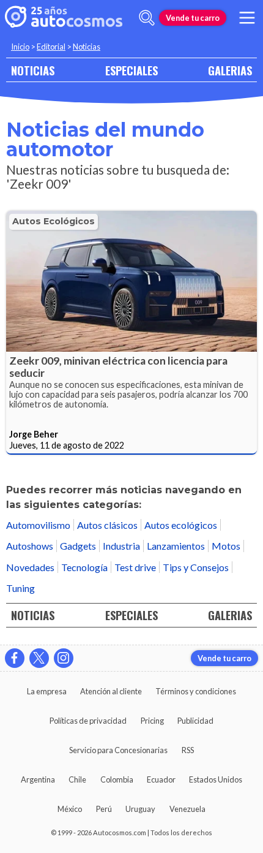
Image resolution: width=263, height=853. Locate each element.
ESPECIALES (131, 70)
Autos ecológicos (53, 221)
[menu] (247, 17)
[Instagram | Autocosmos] (63, 658)
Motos (226, 546)
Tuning (20, 588)
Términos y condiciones (195, 691)
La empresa (47, 691)
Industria (121, 546)
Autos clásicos (107, 525)
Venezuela (187, 809)
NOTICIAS (32, 70)
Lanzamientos (176, 546)
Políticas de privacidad (88, 721)
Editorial (51, 46)
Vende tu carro (193, 18)
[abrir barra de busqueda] (146, 17)
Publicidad (195, 721)
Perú (104, 809)
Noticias (86, 46)
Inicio (20, 46)
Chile (77, 779)
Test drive (135, 567)
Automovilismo (38, 525)
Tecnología (84, 567)
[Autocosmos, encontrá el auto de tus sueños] (63, 18)
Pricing (152, 721)
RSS (188, 750)
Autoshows (29, 546)
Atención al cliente (111, 691)
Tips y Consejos (196, 567)
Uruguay (140, 809)
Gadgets (78, 546)
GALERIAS (230, 70)
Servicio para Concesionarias (118, 750)
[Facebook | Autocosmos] (14, 658)
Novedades (30, 567)
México (69, 809)
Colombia (116, 779)
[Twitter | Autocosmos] (39, 658)
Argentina (38, 779)
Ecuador (161, 779)
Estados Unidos (215, 779)
